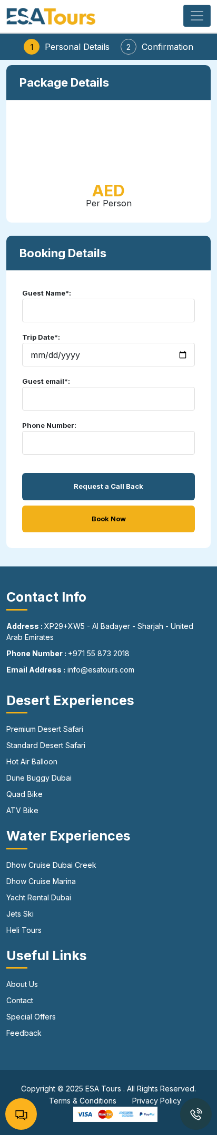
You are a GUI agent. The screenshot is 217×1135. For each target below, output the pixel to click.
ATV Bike (22, 810)
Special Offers (31, 1016)
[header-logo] (51, 15)
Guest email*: (46, 381)
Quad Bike (24, 794)
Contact (19, 1000)
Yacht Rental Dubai (38, 897)
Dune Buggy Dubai (39, 777)
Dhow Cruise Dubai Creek (51, 864)
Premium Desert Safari (44, 728)
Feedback (24, 1032)
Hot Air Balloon (31, 761)
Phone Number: (49, 425)
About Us (22, 984)
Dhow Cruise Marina (41, 881)
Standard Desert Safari (45, 745)
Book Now (109, 518)
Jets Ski (20, 913)
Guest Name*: (46, 293)
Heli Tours (24, 930)
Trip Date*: (41, 337)
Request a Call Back (108, 486)
